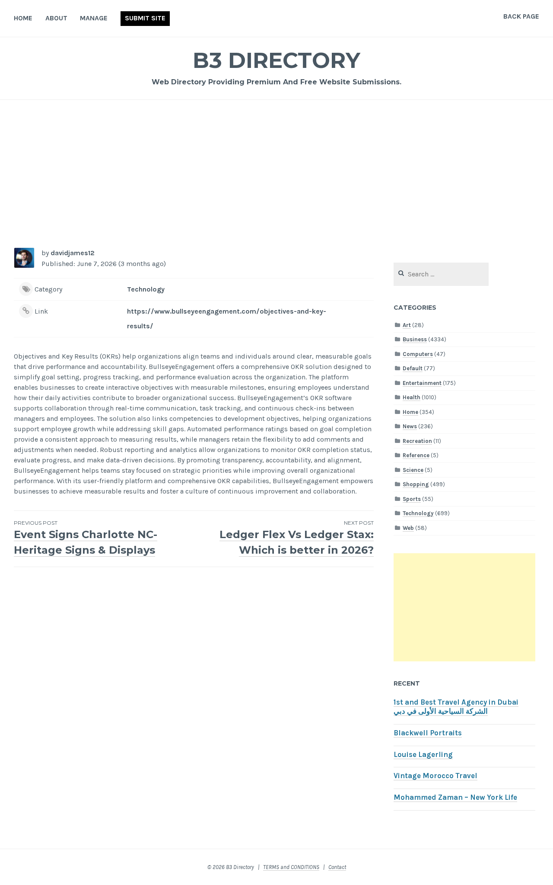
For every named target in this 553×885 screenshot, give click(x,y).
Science (413, 470)
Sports (412, 499)
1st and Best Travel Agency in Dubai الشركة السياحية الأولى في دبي (456, 706)
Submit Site (145, 18)
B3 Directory (276, 60)
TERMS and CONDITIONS (291, 867)
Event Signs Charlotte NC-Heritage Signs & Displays (85, 537)
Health (411, 397)
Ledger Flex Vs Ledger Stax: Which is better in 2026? (296, 537)
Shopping (416, 484)
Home (23, 18)
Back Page (521, 16)
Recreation (417, 441)
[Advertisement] (276, 175)
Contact (337, 867)
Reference (416, 455)
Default (413, 368)
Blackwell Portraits (428, 733)
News (410, 426)
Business (415, 339)
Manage (94, 18)
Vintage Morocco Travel (435, 776)
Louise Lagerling (423, 754)
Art (407, 325)
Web (408, 528)
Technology (146, 289)
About (56, 18)
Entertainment (422, 383)
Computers (418, 354)
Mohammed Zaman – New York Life (455, 797)
